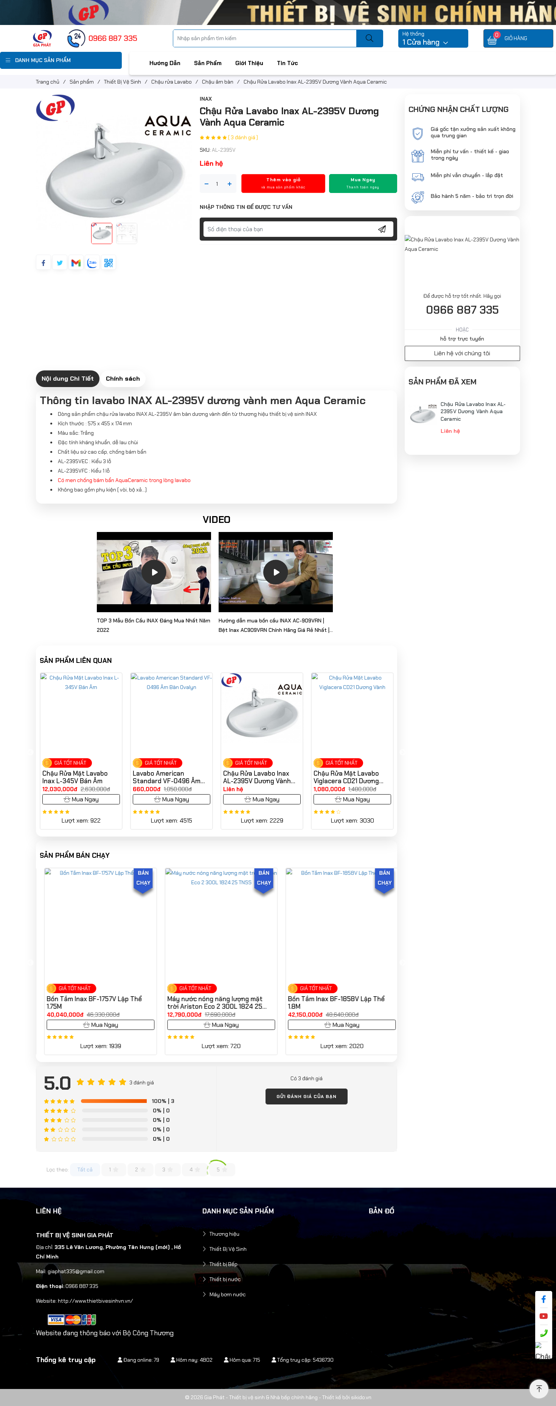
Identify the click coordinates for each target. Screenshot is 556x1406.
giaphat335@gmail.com (76, 1271)
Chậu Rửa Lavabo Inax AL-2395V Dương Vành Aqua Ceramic (198, 777)
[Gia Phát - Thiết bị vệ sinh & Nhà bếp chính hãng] (42, 37)
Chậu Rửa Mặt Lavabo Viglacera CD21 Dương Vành (287, 777)
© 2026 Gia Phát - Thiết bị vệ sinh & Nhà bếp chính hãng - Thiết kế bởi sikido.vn (278, 1397)
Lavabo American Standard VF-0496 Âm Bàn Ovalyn (107, 777)
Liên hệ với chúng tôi (462, 353)
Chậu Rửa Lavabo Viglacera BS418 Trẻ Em (380, 777)
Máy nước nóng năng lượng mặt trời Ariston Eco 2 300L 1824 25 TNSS (210, 1002)
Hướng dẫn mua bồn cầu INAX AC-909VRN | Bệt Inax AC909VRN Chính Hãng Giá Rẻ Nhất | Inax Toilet (274, 626)
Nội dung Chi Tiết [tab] (68, 378)
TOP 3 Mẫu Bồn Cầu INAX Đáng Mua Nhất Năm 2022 (153, 625)
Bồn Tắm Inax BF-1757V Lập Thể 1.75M (90, 1002)
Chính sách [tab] (123, 378)
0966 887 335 (462, 310)
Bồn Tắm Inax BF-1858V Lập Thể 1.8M (332, 1002)
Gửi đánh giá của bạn (306, 1096)
